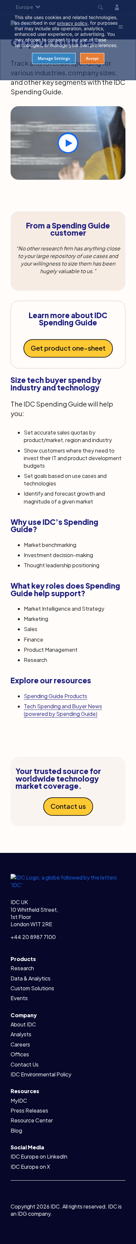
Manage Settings (54, 58)
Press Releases (29, 1110)
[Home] (68, 880)
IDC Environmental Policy (41, 1074)
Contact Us (25, 1064)
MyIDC (19, 1100)
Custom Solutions (32, 988)
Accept (92, 58)
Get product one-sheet (68, 348)
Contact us (68, 806)
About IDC (23, 1024)
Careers (20, 1044)
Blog (16, 1130)
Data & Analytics (31, 978)
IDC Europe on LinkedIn (39, 1156)
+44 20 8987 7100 (33, 936)
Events (19, 998)
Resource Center (32, 1120)
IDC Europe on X (30, 1166)
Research (22, 968)
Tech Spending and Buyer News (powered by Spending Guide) (63, 710)
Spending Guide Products (55, 695)
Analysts (21, 1034)
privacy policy (72, 23)
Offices (20, 1054)
